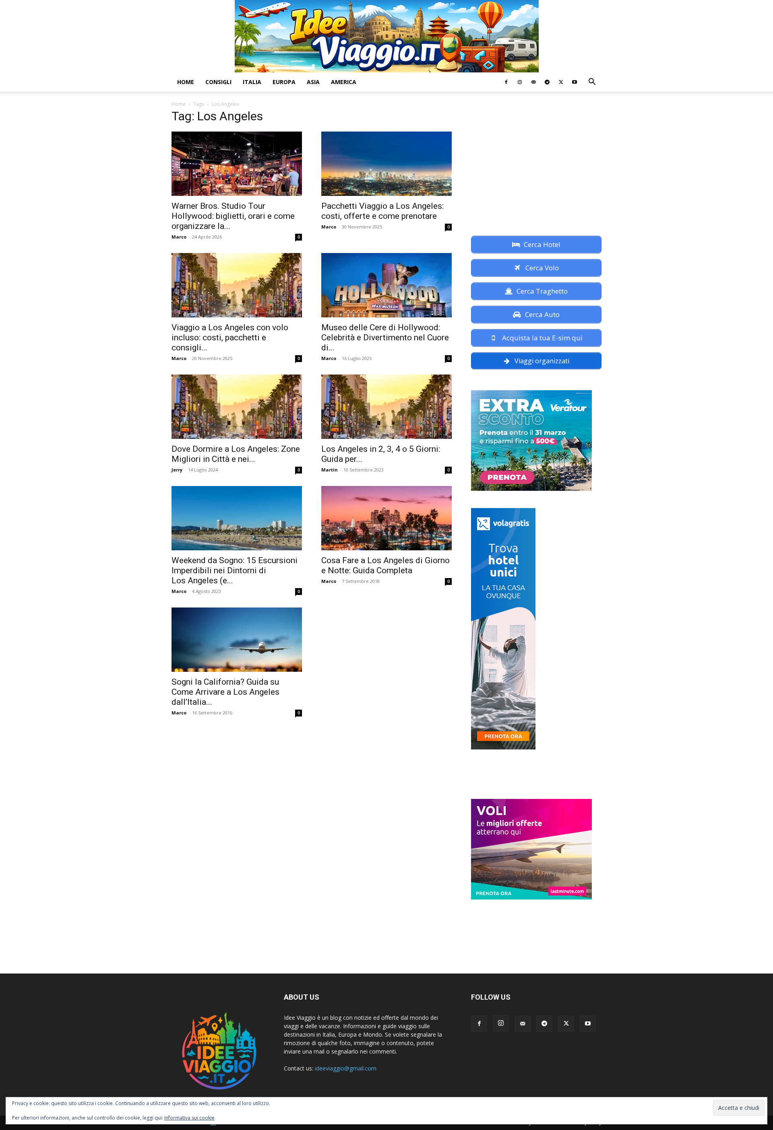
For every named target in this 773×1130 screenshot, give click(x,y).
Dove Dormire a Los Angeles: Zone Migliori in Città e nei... (236, 454)
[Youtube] (574, 82)
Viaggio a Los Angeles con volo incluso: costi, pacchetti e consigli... (230, 337)
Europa (284, 82)
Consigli (218, 82)
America (343, 82)
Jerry (177, 470)
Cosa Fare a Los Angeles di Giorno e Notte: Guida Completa (385, 565)
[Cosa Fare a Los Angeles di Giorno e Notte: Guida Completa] (386, 518)
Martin (329, 470)
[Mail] (533, 82)
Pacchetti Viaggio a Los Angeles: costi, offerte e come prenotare (382, 211)
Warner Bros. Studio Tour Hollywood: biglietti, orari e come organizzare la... (233, 216)
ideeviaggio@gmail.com (345, 1068)
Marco (179, 237)
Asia (313, 82)
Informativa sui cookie (189, 1117)
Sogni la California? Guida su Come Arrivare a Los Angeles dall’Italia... (225, 692)
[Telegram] (547, 82)
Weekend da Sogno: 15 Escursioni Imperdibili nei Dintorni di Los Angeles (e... (235, 570)
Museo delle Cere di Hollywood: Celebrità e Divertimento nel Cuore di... (385, 337)
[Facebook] (506, 82)
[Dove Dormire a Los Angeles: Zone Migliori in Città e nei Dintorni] (237, 407)
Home (185, 82)
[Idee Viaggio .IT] (387, 36)
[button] (591, 82)
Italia (252, 82)
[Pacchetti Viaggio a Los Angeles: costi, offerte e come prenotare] (386, 164)
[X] (561, 82)
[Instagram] (520, 82)
